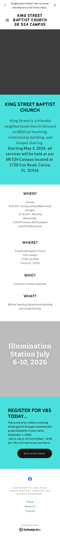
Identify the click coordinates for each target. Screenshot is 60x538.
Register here (34, 453)
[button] (5, 20)
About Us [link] (30, 506)
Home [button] (30, 501)
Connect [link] (30, 510)
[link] (30, 20)
